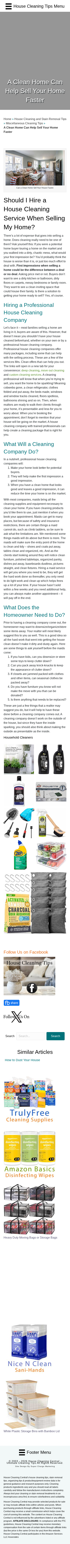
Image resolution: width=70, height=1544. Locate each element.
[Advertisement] (35, 41)
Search (10, 1036)
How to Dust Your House (22, 1060)
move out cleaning (52, 370)
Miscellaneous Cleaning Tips (24, 123)
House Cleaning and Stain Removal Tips (40, 119)
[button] (55, 1036)
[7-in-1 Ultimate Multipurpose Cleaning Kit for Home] (29, 1098)
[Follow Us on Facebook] (30, 976)
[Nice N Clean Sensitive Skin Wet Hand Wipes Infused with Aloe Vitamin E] (29, 1347)
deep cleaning (30, 370)
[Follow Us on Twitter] (17, 1016)
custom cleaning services (25, 374)
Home (7, 119)
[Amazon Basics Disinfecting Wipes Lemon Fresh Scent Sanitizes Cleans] (29, 1153)
